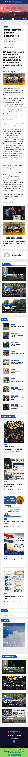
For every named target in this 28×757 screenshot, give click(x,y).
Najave (12, 360)
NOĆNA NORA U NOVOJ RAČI (13, 275)
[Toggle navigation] (13, 19)
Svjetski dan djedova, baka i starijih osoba (17, 362)
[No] (26, 752)
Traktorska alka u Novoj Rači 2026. (13, 291)
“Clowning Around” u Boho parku (17, 407)
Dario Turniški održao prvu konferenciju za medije (17, 381)
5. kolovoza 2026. (10, 563)
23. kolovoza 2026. (10, 671)
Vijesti (5, 26)
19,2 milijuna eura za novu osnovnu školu (8, 243)
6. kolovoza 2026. (10, 526)
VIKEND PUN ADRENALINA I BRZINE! (13, 685)
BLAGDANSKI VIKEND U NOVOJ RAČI (14, 717)
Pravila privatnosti (16, 754)
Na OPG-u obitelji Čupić (17, 389)
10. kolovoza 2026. (10, 704)
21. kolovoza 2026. (10, 451)
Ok (9, 754)
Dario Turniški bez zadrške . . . (16, 371)
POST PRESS (14, 11)
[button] (23, 18)
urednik (13, 40)
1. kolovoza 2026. (10, 601)
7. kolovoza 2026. (10, 489)
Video (5, 288)
